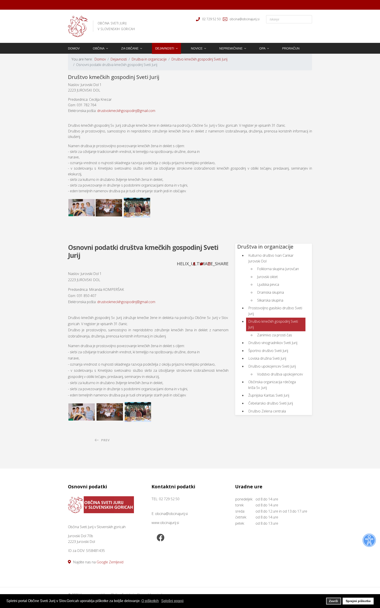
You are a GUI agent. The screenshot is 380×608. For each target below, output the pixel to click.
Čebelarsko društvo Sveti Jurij (270, 403)
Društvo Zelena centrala (267, 411)
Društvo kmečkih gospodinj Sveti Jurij (273, 324)
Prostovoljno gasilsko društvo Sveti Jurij (275, 311)
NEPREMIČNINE (231, 48)
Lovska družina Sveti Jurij (267, 358)
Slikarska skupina (270, 300)
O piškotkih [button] (150, 601)
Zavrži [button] (333, 601)
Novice (197, 48)
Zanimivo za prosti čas (274, 335)
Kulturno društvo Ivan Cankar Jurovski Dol (271, 258)
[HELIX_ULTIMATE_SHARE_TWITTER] (201, 264)
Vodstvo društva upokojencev (280, 374)
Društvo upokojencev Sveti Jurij (272, 366)
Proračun (291, 48)
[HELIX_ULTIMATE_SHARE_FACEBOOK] (194, 264)
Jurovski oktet (267, 276)
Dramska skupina (270, 292)
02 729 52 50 (211, 19)
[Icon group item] (160, 538)
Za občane (130, 48)
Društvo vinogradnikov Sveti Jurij (272, 342)
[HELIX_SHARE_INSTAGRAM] (209, 264)
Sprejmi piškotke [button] (358, 601)
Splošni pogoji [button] (172, 601)
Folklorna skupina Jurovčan (278, 268)
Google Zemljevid (110, 562)
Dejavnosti (164, 48)
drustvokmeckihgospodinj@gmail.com (126, 110)
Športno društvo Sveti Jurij (268, 350)
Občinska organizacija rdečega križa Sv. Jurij (272, 384)
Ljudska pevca (268, 284)
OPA (262, 48)
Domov (74, 48)
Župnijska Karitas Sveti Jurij (268, 395)
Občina (98, 48)
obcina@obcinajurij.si (244, 19)
